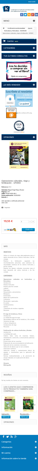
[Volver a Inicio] (4, 28)
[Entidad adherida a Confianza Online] (19, 113)
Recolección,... (25, 414)
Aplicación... (6, 414)
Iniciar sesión (31, 1)
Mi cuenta (6, 453)
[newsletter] (19, 98)
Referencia (5, 187)
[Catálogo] (19, 70)
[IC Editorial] (19, 9)
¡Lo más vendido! (12, 85)
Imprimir (7, 207)
